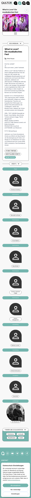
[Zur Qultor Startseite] (5, 3)
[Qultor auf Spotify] (22, 453)
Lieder (21, 438)
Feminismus (11, 434)
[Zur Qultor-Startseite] (2, 453)
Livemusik (20, 434)
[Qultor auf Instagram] (7, 453)
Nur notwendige (15, 489)
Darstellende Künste (13, 154)
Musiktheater (10, 157)
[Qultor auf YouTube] (12, 453)
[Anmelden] (19, 3)
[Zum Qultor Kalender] (23, 3)
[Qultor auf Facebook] (27, 453)
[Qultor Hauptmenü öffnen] (28, 3)
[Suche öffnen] (11, 3)
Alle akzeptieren (15, 485)
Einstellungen (15, 494)
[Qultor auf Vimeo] (17, 453)
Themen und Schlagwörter (14, 429)
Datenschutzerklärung (13, 480)
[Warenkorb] (15, 3)
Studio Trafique (11, 150)
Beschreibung (13, 43)
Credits (13, 164)
